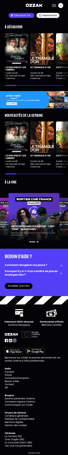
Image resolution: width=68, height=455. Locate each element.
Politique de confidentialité (19, 419)
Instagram (14, 340)
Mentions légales (14, 422)
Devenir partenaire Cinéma (20, 398)
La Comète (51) (13, 436)
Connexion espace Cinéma (20, 401)
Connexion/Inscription (17, 378)
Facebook (6, 340)
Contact (9, 384)
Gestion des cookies (16, 425)
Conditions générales (16, 415)
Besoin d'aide (12, 381)
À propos (9, 371)
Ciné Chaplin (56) (14, 439)
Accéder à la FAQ (18, 286)
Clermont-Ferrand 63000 (24, 15)
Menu (54, 5)
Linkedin (10, 340)
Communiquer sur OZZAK (19, 404)
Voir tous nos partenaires (18, 445)
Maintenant (50, 15)
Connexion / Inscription (60, 5)
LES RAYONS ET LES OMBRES (15, 68)
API (6, 387)
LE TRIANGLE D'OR (40, 67)
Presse (8, 374)
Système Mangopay (19, 324)
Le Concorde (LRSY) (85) (18, 442)
